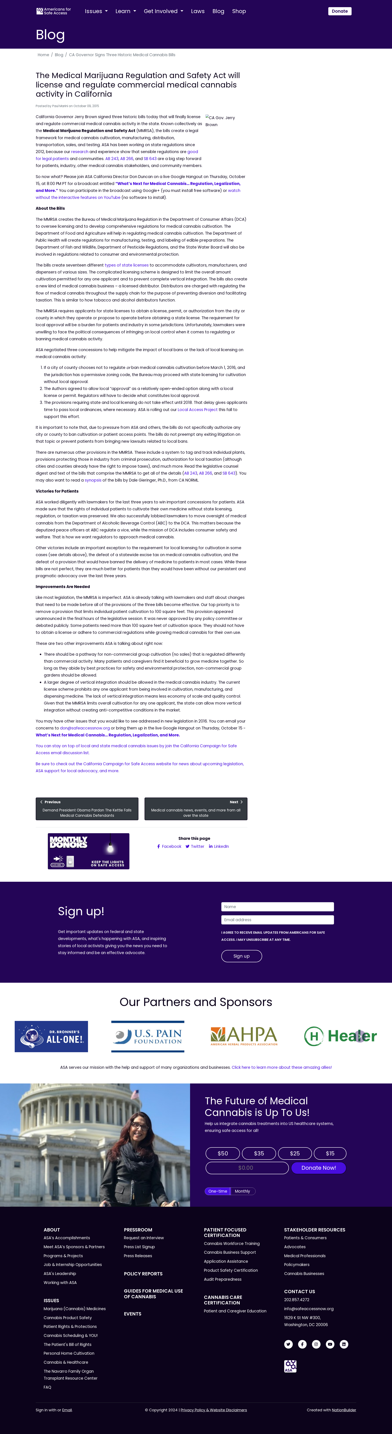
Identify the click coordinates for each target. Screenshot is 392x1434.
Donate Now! (319, 1168)
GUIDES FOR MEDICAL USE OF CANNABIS (153, 1294)
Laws (198, 11)
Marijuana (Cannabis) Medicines (75, 1309)
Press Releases (138, 1256)
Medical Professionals (305, 1256)
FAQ (47, 1387)
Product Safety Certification (231, 1270)
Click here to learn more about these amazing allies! (282, 1067)
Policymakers (297, 1264)
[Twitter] (288, 1344)
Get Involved (161, 11)
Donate (340, 11)
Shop (239, 11)
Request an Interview (144, 1238)
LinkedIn (221, 846)
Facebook (171, 846)
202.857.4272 (296, 1300)
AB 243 (111, 158)
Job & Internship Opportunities (73, 1264)
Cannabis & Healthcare (66, 1362)
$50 (223, 1153)
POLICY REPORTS (143, 1273)
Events (132, 1314)
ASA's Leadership (60, 1273)
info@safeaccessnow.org (309, 1309)
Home (43, 55)
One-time (217, 1191)
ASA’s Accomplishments (67, 1238)
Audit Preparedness (223, 1279)
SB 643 (150, 158)
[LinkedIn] (344, 1344)
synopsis (93, 480)
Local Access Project (198, 409)
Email (67, 1410)
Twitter (197, 846)
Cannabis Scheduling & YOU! (71, 1335)
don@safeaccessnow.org (85, 728)
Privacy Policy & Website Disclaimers (214, 1410)
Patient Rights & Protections (70, 1326)
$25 (295, 1153)
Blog (218, 11)
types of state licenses (127, 265)
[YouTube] (330, 1344)
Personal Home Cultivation (69, 1353)
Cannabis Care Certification (223, 1300)
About (52, 1230)
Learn (124, 11)
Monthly (242, 1191)
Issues (94, 11)
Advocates (295, 1247)
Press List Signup (139, 1247)
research (79, 152)
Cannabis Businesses (304, 1273)
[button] (32, 1036)
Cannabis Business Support (230, 1252)
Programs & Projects (63, 1256)
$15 (330, 1153)
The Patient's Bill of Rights (67, 1344)
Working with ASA (60, 1282)
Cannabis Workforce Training (232, 1243)
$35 (259, 1153)
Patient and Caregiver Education (235, 1311)
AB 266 (126, 158)
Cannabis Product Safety (68, 1318)
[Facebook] (302, 1344)
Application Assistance (226, 1261)
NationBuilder (344, 1410)
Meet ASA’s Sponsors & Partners (74, 1247)
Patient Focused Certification (225, 1233)
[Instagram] (316, 1344)
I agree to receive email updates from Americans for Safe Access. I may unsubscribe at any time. (273, 936)
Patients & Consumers (305, 1238)
